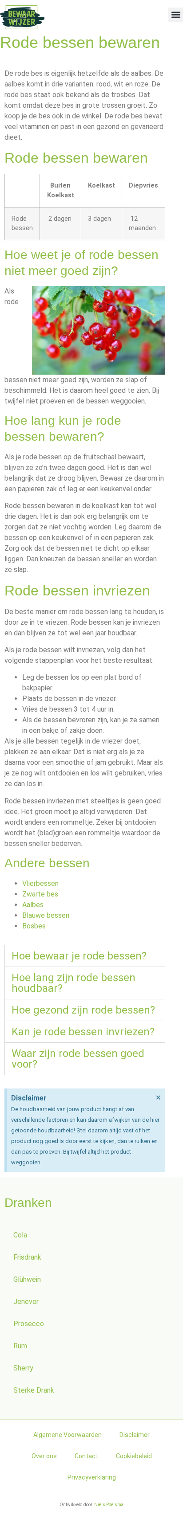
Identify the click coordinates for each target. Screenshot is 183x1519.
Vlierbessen (40, 883)
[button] (175, 15)
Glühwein (27, 1279)
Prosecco (28, 1323)
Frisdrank (27, 1257)
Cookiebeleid (134, 1456)
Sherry (23, 1368)
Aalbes (33, 904)
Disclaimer (134, 1434)
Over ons (44, 1456)
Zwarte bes (40, 894)
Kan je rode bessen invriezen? (83, 1032)
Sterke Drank (33, 1390)
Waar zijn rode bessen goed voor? (78, 1058)
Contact (86, 1456)
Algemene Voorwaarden (67, 1434)
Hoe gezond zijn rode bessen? (83, 1010)
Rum (20, 1346)
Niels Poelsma (108, 1504)
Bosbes (34, 926)
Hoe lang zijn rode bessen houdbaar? (73, 982)
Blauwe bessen (45, 915)
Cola (20, 1235)
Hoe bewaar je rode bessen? (79, 956)
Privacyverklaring (92, 1477)
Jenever (26, 1301)
